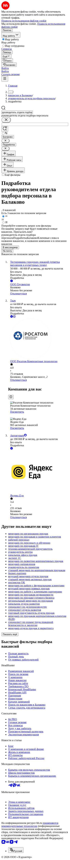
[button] (5, 68)
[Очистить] (6, 120)
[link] (7, 60)
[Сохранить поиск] (4, 129)
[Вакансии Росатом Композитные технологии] (38, 339)
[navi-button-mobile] (4, 79)
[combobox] (17, 112)
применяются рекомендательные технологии (29, 824)
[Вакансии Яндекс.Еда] (38, 472)
